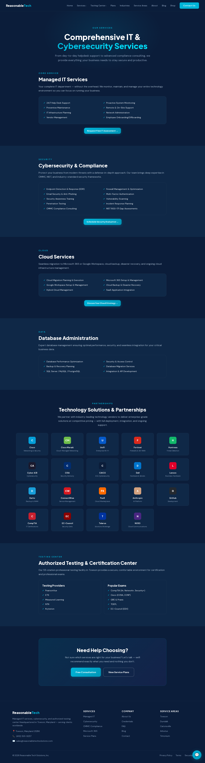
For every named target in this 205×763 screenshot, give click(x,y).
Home (70, 5)
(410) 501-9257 (23, 736)
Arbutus (164, 731)
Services (81, 5)
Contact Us (189, 5)
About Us (126, 716)
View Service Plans (118, 672)
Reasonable (18, 5)
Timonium (165, 736)
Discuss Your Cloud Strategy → (102, 303)
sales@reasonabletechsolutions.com (34, 741)
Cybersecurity (90, 721)
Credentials (127, 721)
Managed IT (89, 716)
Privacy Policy (166, 755)
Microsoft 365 (90, 731)
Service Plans (89, 736)
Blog (164, 5)
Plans (113, 5)
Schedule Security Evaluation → (103, 222)
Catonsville (165, 726)
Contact (126, 736)
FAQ (123, 726)
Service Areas (140, 5)
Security (189, 755)
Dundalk (164, 721)
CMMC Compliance (92, 726)
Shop (172, 5)
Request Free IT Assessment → (102, 131)
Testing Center (97, 5)
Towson (164, 716)
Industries (125, 5)
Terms (178, 755)
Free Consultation (86, 672)
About (154, 5)
